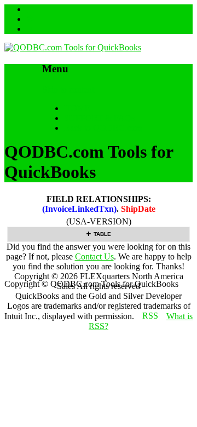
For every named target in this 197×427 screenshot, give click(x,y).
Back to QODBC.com (103, 127)
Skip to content (68, 89)
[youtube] (30, 28)
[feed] (30, 19)
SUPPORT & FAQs (99, 118)
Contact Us (94, 256)
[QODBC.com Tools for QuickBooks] (72, 47)
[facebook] (30, 9)
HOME (77, 108)
